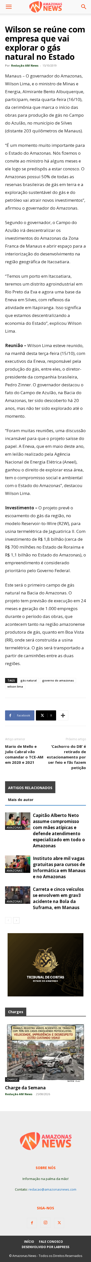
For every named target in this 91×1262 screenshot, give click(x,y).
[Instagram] (45, 1223)
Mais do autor (20, 799)
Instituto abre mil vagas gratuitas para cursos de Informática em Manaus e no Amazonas (59, 867)
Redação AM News (24, 65)
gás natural (28, 680)
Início (29, 1241)
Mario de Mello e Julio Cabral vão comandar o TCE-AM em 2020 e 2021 (24, 754)
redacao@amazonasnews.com (52, 1189)
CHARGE (12, 1079)
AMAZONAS (14, 827)
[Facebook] (32, 1223)
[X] (59, 1223)
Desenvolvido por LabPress (45, 1247)
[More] (63, 715)
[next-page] (16, 920)
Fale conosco (51, 1241)
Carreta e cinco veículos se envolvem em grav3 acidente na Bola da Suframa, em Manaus (58, 898)
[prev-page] (8, 920)
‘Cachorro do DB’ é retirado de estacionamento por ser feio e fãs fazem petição (66, 757)
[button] (9, 7)
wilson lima (15, 686)
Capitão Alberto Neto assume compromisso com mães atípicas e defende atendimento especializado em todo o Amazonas (59, 830)
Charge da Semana (25, 1088)
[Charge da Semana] (45, 1052)
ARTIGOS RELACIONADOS (30, 787)
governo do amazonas (58, 680)
